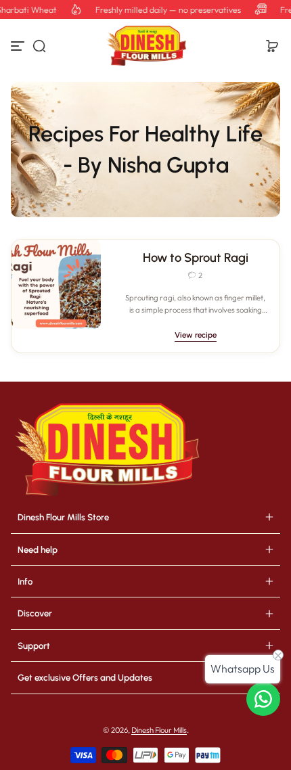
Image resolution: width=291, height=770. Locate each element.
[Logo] (145, 46)
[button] (39, 46)
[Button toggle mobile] (19, 46)
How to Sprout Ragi (195, 257)
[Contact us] (263, 699)
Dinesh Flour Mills (159, 730)
